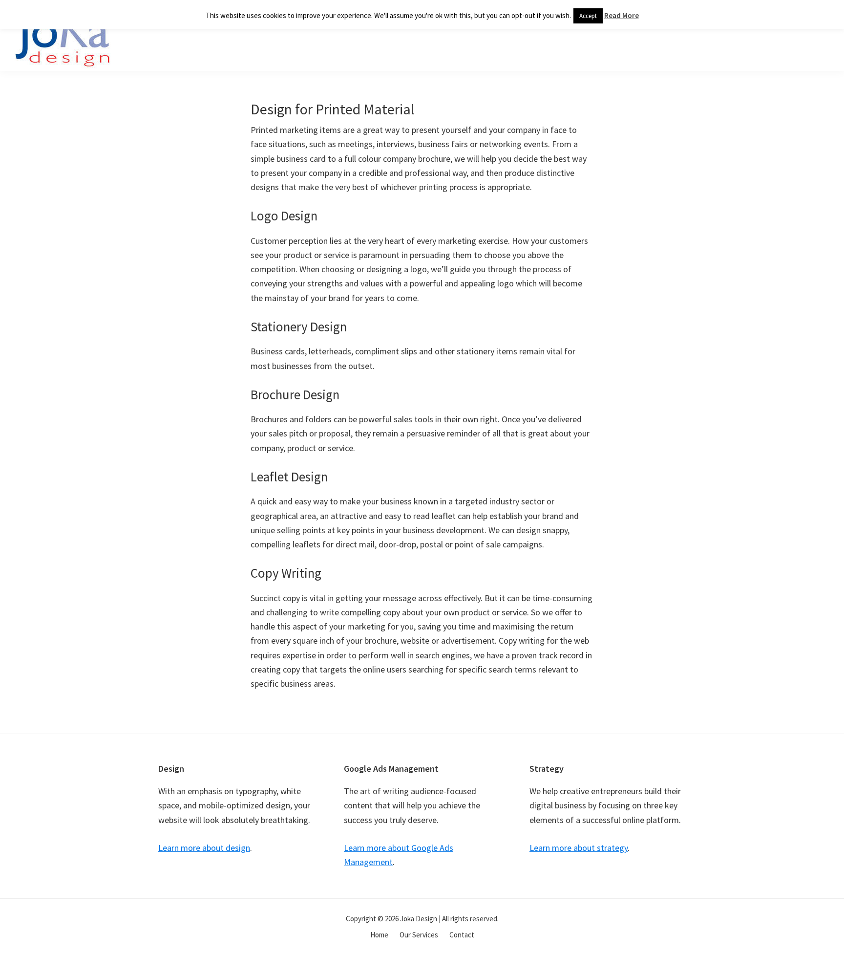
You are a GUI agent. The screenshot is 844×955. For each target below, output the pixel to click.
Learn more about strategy (578, 847)
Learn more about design (204, 847)
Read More (621, 15)
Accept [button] (588, 16)
